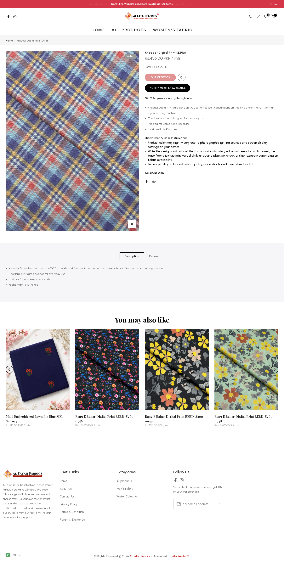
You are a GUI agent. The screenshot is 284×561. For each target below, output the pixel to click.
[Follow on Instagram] (181, 481)
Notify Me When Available (167, 88)
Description (132, 256)
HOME (98, 30)
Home (9, 40)
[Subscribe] (217, 503)
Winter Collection (127, 496)
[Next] (274, 369)
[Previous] (10, 369)
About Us (65, 489)
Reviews (154, 256)
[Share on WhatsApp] (15, 16)
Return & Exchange (72, 519)
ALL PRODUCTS (129, 30)
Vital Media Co (181, 556)
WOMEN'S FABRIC (173, 30)
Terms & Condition (72, 512)
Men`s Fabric (124, 489)
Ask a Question (154, 173)
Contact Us (67, 496)
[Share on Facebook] (8, 16)
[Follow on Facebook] (175, 481)
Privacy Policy (68, 504)
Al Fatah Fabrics (140, 556)
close (11, 4)
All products (124, 481)
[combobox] (12, 555)
